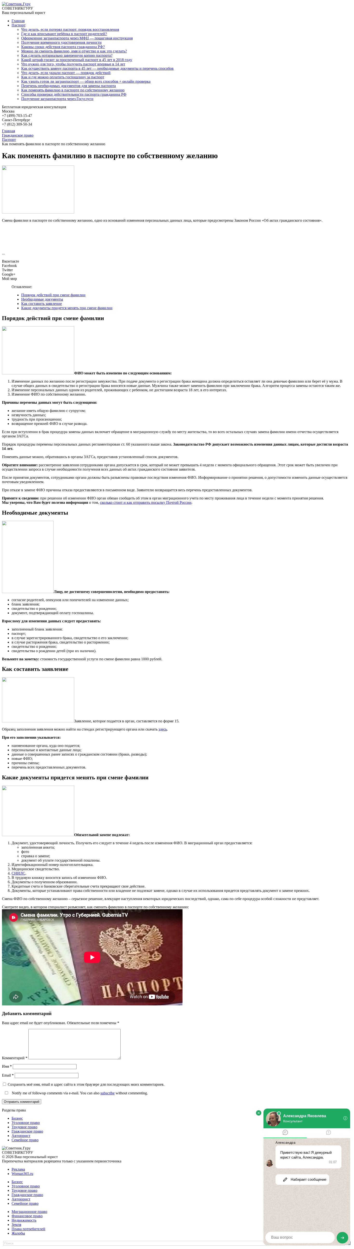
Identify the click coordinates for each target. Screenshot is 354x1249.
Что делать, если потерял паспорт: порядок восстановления (70, 29)
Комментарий (14, 1058)
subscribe (107, 1093)
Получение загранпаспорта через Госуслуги (57, 99)
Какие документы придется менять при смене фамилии (66, 308)
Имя (7, 1066)
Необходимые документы (42, 299)
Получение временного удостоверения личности (61, 42)
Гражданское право (27, 1131)
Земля (16, 1225)
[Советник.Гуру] (16, 4)
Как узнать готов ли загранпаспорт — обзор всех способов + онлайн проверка (86, 81)
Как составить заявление (41, 304)
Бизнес (17, 1118)
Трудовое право (24, 1127)
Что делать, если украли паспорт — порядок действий (66, 73)
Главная (18, 21)
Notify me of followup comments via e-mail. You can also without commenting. (79, 1093)
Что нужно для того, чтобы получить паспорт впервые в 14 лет (73, 64)
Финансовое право (27, 1216)
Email (8, 1075)
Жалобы (18, 1233)
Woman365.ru (22, 1174)
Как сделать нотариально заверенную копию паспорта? (66, 55)
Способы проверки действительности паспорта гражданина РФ (73, 94)
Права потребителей (28, 1229)
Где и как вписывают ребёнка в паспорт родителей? (64, 34)
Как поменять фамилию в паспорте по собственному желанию (73, 90)
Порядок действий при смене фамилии (53, 295)
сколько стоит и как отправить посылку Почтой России (145, 502)
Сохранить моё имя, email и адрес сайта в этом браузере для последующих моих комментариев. (86, 1084)
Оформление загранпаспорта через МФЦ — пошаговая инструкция (77, 38)
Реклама (18, 1169)
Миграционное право (29, 1212)
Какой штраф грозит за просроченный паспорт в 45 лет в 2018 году (76, 60)
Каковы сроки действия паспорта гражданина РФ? (63, 47)
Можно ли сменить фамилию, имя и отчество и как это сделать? (74, 51)
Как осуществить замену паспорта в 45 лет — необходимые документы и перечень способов (97, 68)
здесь (162, 729)
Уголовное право (26, 1123)
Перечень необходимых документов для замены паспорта (68, 86)
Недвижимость (24, 1220)
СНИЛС (18, 873)
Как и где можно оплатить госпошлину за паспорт (62, 77)
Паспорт (19, 25)
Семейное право (25, 1140)
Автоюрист (21, 1136)
